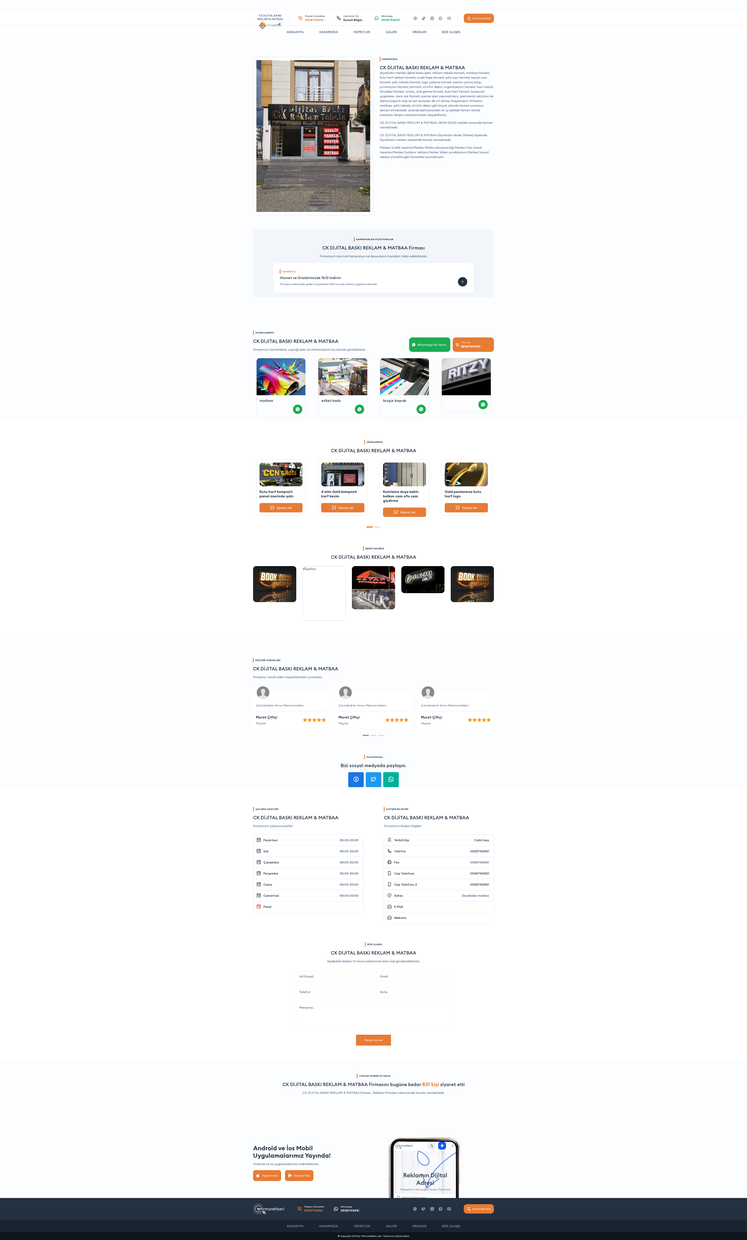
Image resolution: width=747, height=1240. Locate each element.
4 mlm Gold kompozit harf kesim (277, 493)
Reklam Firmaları (385, 1093)
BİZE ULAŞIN (451, 32)
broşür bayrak (333, 400)
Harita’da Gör (352, 18)
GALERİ (391, 32)
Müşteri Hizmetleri (315, 18)
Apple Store (270, 1175)
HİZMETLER (362, 32)
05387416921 (479, 851)
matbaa (451, 400)
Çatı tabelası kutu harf (465, 491)
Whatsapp (390, 18)
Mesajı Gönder (373, 1040)
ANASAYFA (295, 32)
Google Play (302, 1175)
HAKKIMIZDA (328, 32)
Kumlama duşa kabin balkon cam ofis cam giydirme (339, 496)
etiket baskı (269, 400)
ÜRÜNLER (419, 32)
